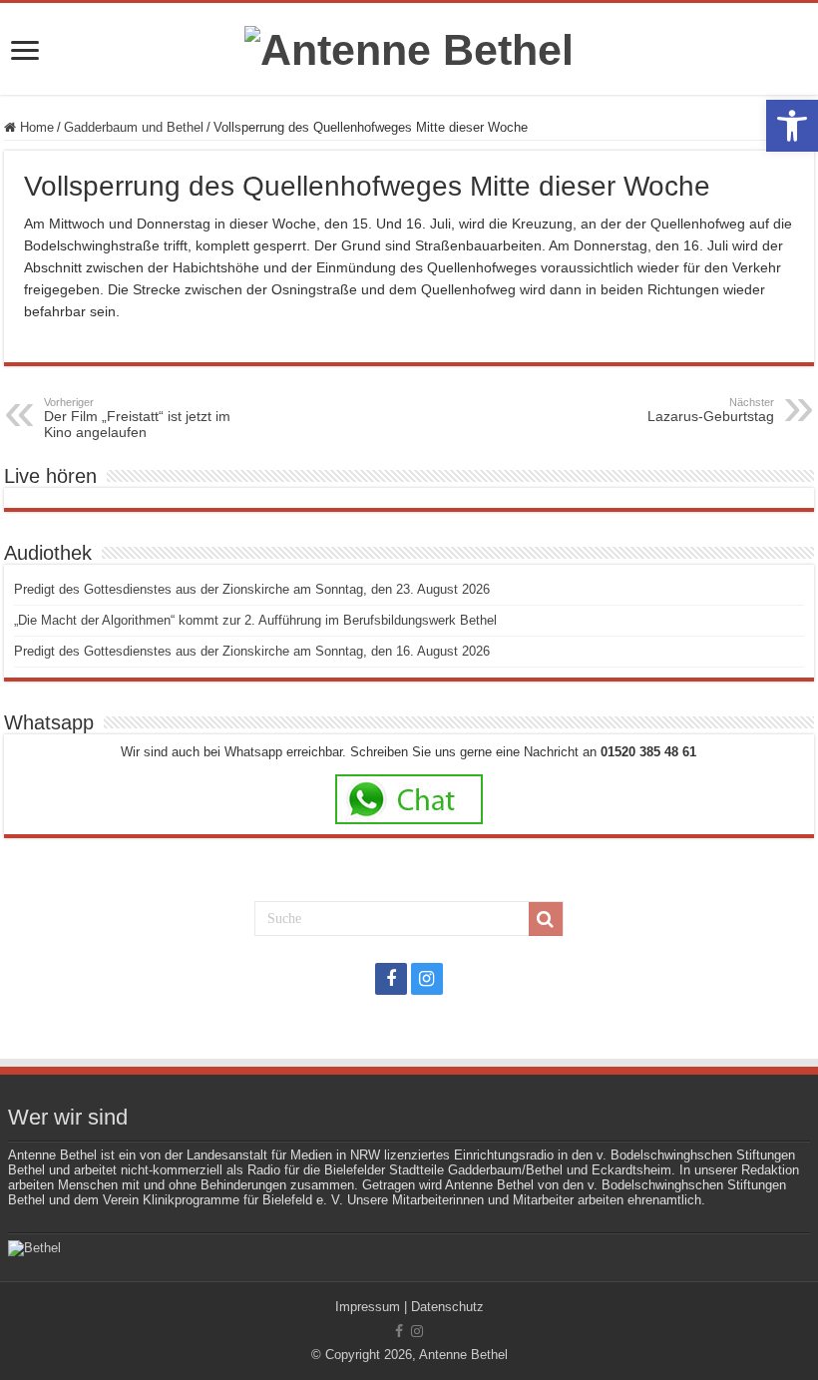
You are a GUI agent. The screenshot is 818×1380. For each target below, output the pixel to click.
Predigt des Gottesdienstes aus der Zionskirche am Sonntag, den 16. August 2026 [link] (252, 651)
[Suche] (546, 919)
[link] (792, 126)
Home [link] (35, 127)
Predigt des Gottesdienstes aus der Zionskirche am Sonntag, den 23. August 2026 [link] (252, 589)
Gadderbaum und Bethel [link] (134, 127)
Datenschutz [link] (447, 1306)
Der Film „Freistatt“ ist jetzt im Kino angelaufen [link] (137, 418)
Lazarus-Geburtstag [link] (710, 410)
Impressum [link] (367, 1306)
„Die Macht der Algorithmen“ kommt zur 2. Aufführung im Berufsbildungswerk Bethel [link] (255, 620)
